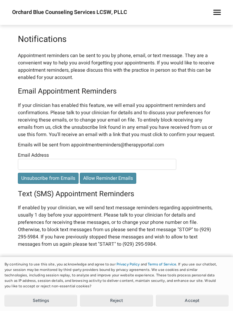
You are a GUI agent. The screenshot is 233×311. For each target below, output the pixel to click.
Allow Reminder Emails (108, 178)
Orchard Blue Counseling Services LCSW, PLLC (69, 12)
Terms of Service (162, 264)
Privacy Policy (128, 264)
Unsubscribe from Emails (48, 178)
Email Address (33, 155)
